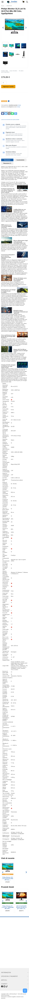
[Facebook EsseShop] (2, 986)
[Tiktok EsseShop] (7, 986)
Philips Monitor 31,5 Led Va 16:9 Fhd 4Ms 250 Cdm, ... (7, 878)
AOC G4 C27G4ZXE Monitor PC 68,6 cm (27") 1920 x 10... (21, 907)
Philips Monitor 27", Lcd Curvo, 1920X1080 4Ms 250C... (8, 907)
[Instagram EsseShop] (4, 986)
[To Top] (25, 995)
